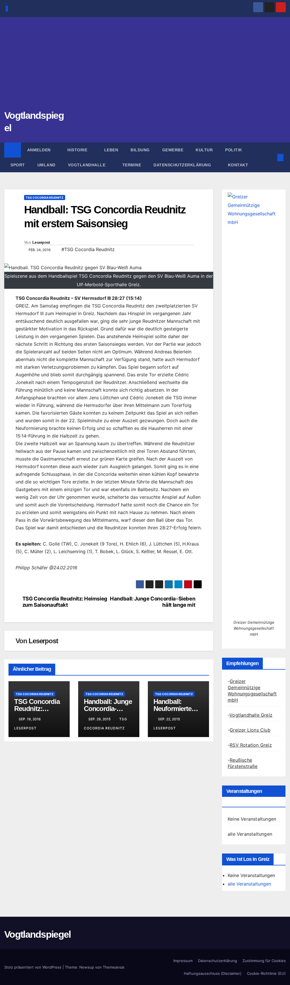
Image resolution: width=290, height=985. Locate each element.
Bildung (140, 150)
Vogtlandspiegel (37, 934)
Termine (131, 165)
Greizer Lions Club (250, 730)
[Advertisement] (145, 66)
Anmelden (39, 150)
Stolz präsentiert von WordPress (33, 967)
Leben (111, 150)
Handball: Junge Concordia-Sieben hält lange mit (152, 602)
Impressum (183, 960)
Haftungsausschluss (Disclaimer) (213, 973)
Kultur (204, 150)
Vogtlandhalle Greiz (250, 715)
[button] (271, 157)
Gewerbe (173, 150)
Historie (78, 150)
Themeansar (113, 967)
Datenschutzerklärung (182, 165)
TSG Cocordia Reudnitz (44, 197)
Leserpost (41, 242)
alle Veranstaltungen (250, 834)
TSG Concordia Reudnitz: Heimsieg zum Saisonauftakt (64, 602)
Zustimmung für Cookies (264, 960)
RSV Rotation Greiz (251, 745)
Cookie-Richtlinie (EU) (266, 973)
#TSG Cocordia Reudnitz (88, 249)
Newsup (86, 967)
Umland (46, 165)
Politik (233, 150)
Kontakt (238, 165)
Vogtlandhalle (87, 165)
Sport (17, 165)
